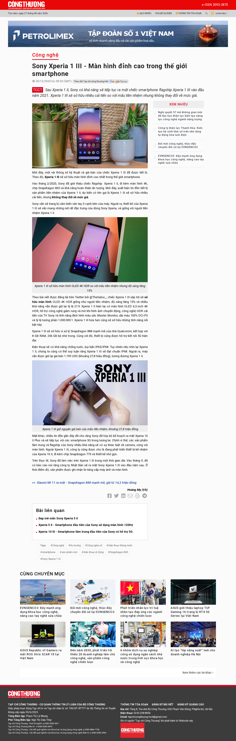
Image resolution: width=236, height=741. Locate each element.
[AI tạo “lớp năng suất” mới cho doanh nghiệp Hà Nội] (193, 636)
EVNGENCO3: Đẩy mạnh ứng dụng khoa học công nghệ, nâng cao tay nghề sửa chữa (181, 159)
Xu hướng (75, 545)
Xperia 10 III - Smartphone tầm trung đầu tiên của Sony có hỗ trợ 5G (86, 531)
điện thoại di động (93, 552)
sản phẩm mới (69, 552)
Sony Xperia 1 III (51, 558)
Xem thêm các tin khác (197, 672)
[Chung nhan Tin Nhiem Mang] (132, 730)
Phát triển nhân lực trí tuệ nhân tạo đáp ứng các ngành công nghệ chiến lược (141, 611)
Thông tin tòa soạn (189, 13)
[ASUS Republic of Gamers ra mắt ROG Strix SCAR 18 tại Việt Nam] (43, 636)
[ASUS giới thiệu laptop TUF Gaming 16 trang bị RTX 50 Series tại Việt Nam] (193, 593)
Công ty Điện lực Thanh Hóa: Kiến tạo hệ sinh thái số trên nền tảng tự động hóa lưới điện (180, 131)
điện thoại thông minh (120, 545)
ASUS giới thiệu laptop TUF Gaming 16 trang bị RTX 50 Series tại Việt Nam (190, 611)
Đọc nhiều (145, 13)
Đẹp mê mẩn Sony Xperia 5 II (58, 518)
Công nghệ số (94, 545)
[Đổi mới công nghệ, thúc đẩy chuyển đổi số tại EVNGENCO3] (93, 593)
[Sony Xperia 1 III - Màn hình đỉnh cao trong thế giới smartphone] (90, 135)
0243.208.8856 (142, 713)
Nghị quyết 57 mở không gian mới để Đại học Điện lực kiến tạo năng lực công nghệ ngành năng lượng (180, 116)
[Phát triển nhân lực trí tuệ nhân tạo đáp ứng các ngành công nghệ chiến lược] (143, 593)
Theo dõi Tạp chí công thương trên (91, 81)
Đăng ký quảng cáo (190, 704)
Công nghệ (45, 55)
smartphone (48, 552)
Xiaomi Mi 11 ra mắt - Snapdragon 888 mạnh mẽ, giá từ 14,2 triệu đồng (86, 483)
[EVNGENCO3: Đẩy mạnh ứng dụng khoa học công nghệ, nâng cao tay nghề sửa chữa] (43, 593)
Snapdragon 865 (119, 552)
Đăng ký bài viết (163, 704)
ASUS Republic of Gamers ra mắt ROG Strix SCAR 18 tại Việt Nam (41, 654)
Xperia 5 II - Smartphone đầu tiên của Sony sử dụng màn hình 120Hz (86, 525)
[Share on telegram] (144, 495)
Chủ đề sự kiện (163, 13)
